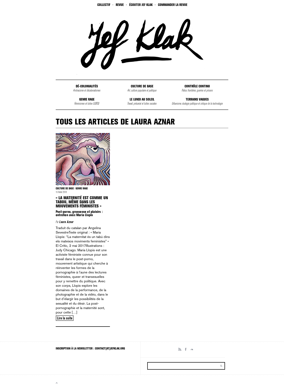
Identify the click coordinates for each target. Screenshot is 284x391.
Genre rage (87, 99)
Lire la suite (64, 318)
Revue (120, 5)
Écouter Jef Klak (141, 5)
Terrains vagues (197, 99)
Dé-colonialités (87, 86)
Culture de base (142, 86)
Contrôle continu (197, 86)
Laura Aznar (66, 222)
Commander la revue (172, 5)
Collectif (103, 5)
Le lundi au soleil (142, 99)
